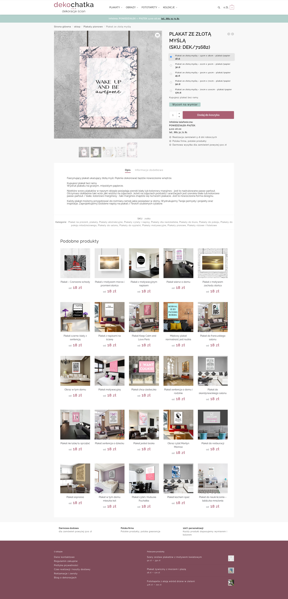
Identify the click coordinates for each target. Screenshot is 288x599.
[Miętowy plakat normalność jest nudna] (178, 317)
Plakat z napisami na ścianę (109, 337)
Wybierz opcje (75, 298)
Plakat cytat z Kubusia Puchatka (144, 499)
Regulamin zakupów (66, 561)
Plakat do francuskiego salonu (212, 337)
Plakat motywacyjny (109, 389)
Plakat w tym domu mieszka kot (109, 499)
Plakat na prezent (78, 222)
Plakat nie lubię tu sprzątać (75, 443)
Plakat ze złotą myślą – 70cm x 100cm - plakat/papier (203, 89)
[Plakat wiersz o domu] (178, 263)
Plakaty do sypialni (130, 225)
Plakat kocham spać (178, 497)
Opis (128, 170)
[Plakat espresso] (75, 478)
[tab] (128, 167)
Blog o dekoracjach (65, 577)
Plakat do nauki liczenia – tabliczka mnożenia (212, 499)
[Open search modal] (221, 7)
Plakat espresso (75, 497)
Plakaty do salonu (108, 225)
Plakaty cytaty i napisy (137, 222)
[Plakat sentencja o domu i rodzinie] (178, 371)
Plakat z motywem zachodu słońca (212, 283)
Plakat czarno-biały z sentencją (75, 337)
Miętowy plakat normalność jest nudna (178, 337)
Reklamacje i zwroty (66, 573)
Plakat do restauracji (212, 443)
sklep (77, 26)
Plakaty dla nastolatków (164, 222)
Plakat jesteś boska (143, 443)
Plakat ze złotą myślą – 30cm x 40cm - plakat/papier (203, 72)
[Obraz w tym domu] (75, 371)
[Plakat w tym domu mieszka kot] (109, 478)
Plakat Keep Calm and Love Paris (144, 337)
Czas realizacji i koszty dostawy (72, 569)
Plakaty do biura (188, 222)
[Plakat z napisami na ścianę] (109, 317)
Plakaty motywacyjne (154, 225)
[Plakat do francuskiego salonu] (213, 317)
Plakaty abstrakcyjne (111, 222)
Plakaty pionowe (93, 26)
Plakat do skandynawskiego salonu (213, 391)
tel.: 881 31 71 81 (170, 18)
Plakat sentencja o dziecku (109, 443)
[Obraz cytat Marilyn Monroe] (178, 425)
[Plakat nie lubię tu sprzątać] (75, 425)
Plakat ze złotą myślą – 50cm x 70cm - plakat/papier (203, 81)
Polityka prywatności (66, 565)
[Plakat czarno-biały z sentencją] (75, 317)
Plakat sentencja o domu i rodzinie (178, 391)
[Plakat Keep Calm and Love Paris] (144, 317)
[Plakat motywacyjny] (109, 371)
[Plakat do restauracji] (213, 425)
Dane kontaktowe (64, 557)
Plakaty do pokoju (209, 222)
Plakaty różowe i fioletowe (202, 225)
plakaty (94, 222)
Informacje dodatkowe (149, 170)
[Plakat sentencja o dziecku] (109, 425)
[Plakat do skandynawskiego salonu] (213, 371)
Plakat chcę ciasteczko (143, 389)
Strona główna (62, 26)
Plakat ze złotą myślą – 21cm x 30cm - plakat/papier (202, 64)
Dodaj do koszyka (208, 115)
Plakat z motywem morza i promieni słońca (109, 283)
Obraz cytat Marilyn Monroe (178, 445)
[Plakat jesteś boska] (144, 425)
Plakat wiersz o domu (178, 281)
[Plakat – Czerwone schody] (75, 263)
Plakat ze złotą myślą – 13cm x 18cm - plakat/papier (202, 56)
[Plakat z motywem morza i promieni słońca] (109, 263)
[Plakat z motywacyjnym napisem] (144, 263)
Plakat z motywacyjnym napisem (144, 283)
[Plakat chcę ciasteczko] (144, 371)
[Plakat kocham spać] (178, 478)
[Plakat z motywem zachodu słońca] (213, 263)
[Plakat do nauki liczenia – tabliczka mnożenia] (213, 478)
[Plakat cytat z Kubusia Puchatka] (144, 478)
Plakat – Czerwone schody (75, 281)
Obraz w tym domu (75, 389)
